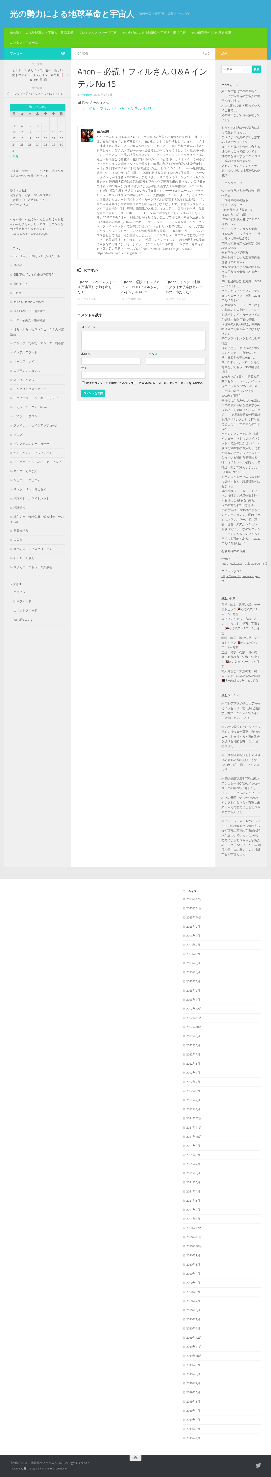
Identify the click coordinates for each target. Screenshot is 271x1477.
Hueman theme (58, 1468)
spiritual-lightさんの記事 (29, 302)
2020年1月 (193, 1328)
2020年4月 (193, 1301)
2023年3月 (193, 981)
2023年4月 (193, 972)
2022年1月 (193, 1109)
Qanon (82, 53)
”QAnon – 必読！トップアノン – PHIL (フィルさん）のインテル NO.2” (140, 287)
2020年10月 (194, 1246)
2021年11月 (194, 1127)
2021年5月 (193, 1182)
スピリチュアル (23, 380)
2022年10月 (194, 1027)
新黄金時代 (20, 531)
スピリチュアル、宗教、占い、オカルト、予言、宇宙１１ (240, 623)
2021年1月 (193, 1219)
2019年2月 (193, 1429)
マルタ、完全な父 (25, 471)
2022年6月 (193, 1063)
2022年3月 (193, 1091)
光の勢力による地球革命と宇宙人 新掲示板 (41, 33)
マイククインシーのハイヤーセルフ (37, 462)
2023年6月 (193, 954)
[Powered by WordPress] (25, 1468)
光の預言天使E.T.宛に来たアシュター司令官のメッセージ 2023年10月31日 (240, 783)
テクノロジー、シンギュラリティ (35, 398)
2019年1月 (193, 1438)
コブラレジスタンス (26, 370)
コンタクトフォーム (24, 42)
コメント (88, 327)
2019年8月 (193, 1374)
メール (152, 354)
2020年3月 (193, 1310)
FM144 (17, 265)
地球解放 (19, 507)
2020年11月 (194, 1237)
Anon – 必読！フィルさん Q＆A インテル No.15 (114, 108)
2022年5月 (193, 1073)
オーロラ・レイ (23, 361)
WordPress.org (22, 619)
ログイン (19, 592)
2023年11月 (194, 908)
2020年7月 (193, 1273)
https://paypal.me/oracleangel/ (29, 233)
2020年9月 (193, 1255)
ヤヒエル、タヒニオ (26, 480)
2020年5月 (193, 1292)
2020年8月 (193, 1264)
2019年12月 (194, 1337)
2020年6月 (193, 1283)
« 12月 (14, 156)
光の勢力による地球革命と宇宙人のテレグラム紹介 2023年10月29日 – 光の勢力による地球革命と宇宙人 (241, 845)
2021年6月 (193, 1173)
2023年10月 (194, 917)
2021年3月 (193, 1200)
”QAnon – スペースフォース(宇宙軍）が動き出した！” (96, 287)
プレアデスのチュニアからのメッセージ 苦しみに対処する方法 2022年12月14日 (241, 708)
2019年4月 (193, 1410)
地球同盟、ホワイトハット (31, 498)
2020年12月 (194, 1228)
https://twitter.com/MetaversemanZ (244, 563)
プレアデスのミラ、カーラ (31, 444)
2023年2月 (193, 990)
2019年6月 (193, 1392)
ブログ (17, 434)
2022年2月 (193, 1100)
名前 (85, 354)
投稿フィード (22, 601)
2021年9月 (193, 1146)
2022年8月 (193, 1045)
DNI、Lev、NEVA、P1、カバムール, (37, 256)
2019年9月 (193, 1365)
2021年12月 (194, 1118)
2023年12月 (194, 899)
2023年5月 (193, 963)
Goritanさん (20, 284)
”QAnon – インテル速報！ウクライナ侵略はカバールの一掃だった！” (184, 287)
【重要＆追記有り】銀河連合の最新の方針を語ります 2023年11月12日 (241, 760)
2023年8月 (193, 936)
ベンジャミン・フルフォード (32, 453)
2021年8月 (193, 1155)
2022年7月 (193, 1054)
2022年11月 (194, 1018)
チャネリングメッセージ (29, 389)
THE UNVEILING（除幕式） (30, 311)
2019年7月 (193, 1383)
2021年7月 (193, 1164)
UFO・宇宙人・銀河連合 (29, 320)
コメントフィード (25, 610)
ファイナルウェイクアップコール (35, 425)
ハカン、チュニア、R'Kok (30, 407)
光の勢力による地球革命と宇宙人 (72, 14)
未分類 (17, 540)
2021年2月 (193, 1210)
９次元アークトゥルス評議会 (32, 567)
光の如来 (86, 94)
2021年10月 (194, 1136)
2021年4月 (193, 1191)
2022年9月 (193, 1036)
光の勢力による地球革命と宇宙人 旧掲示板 (154, 33)
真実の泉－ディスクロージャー (34, 549)
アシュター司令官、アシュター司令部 (38, 343)
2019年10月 (194, 1356)
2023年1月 (193, 999)
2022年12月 (194, 1009)
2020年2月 (193, 1319)
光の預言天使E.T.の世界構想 (211, 33)
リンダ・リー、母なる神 (29, 489)
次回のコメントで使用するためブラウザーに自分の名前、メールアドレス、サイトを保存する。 (146, 383)
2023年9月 (193, 926)
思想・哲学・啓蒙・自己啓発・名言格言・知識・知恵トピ (240, 657)
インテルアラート (25, 352)
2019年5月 (193, 1401)
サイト (85, 368)
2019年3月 (193, 1420)
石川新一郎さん (23, 558)
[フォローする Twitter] (63, 53)
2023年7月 (193, 945)
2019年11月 (194, 1347)
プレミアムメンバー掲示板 (98, 33)
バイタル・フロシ (25, 416)
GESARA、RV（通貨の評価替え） (35, 274)
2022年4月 (193, 1082)
